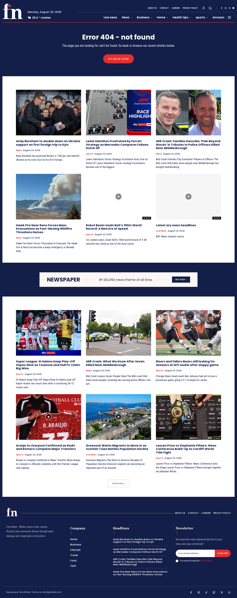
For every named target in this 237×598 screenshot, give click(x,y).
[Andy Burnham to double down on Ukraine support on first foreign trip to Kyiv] (48, 112)
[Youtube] (233, 8)
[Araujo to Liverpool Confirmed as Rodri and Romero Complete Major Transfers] (48, 417)
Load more (117, 483)
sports (89, 154)
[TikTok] (206, 593)
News (19, 150)
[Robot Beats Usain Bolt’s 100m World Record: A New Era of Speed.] (118, 196)
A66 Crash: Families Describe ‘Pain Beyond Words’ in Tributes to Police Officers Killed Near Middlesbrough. (188, 144)
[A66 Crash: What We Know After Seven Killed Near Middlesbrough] (118, 333)
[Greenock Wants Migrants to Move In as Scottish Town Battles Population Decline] (118, 417)
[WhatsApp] (229, 593)
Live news (161, 231)
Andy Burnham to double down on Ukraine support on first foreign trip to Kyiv (48, 143)
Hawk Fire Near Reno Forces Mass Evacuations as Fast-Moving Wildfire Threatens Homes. (44, 228)
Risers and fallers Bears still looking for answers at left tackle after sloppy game (187, 363)
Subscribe (222, 553)
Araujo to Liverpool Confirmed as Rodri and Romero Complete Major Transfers (46, 447)
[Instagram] (225, 8)
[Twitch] (214, 593)
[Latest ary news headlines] (188, 196)
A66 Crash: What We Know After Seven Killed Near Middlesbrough (115, 363)
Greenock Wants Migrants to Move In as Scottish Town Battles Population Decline (117, 447)
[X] (229, 8)
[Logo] (12, 11)
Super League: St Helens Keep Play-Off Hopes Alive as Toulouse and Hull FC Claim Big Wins (48, 364)
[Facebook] (222, 8)
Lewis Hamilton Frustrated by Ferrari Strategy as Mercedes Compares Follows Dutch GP (117, 144)
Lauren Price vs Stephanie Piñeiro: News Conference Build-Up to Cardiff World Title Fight (186, 448)
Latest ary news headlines (176, 225)
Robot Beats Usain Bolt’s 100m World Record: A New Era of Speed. (114, 227)
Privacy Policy (205, 560)
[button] (210, 8)
